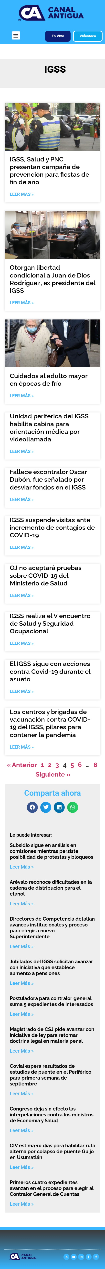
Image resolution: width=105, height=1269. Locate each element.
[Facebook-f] (89, 1257)
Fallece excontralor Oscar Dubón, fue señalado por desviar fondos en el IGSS (48, 479)
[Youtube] (74, 1257)
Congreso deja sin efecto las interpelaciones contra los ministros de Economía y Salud (52, 1115)
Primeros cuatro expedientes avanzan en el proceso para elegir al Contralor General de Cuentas (51, 1188)
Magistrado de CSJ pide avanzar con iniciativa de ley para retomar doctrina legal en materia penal (52, 1035)
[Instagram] (81, 1257)
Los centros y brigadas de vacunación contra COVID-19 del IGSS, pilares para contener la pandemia (50, 723)
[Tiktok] (96, 1257)
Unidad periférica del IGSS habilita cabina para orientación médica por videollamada (49, 427)
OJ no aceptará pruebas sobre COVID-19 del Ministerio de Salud (46, 575)
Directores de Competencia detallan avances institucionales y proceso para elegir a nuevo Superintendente (52, 927)
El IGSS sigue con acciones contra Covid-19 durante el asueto (50, 671)
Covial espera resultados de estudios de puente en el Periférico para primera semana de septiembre (50, 1075)
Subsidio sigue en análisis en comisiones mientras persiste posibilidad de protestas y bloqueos (51, 851)
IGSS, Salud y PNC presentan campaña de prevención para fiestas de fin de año (49, 171)
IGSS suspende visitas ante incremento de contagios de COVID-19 (52, 527)
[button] (16, 35)
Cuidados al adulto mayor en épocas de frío (48, 379)
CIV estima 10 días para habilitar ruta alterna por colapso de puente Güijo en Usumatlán (52, 1151)
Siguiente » (53, 774)
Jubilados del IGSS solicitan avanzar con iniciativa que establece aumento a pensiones (51, 967)
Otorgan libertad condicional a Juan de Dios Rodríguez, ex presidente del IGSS (52, 279)
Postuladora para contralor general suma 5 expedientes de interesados (51, 1001)
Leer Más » (22, 194)
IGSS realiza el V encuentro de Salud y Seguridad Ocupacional (50, 623)
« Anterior (22, 764)
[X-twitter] (66, 1257)
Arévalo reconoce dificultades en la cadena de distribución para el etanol (51, 888)
